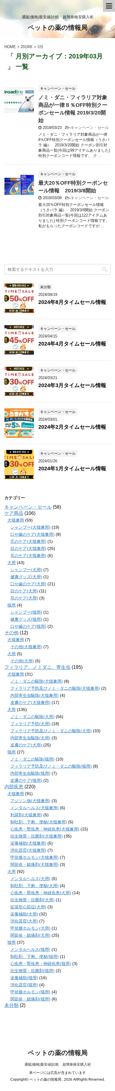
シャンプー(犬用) (26, 569)
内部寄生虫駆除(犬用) (30, 737)
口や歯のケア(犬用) (28, 583)
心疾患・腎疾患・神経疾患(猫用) (40, 963)
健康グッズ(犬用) (26, 576)
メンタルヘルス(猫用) (30, 949)
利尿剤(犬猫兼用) (26, 814)
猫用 (11, 605)
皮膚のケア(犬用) (26, 745)
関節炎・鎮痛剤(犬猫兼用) (34, 864)
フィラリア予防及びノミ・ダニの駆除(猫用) (51, 766)
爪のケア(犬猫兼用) (28, 541)
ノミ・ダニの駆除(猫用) (32, 759)
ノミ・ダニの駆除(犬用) (32, 716)
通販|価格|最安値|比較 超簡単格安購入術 (57, 1064)
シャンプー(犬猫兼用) (30, 527)
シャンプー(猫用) (26, 612)
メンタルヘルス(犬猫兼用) (34, 807)
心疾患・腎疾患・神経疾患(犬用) (40, 892)
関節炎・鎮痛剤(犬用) (30, 935)
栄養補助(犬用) (24, 914)
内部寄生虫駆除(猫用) (30, 773)
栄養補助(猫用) (24, 977)
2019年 (27, 47)
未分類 (11, 1005)
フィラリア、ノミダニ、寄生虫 (37, 667)
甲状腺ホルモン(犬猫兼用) (34, 857)
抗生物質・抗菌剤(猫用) (32, 970)
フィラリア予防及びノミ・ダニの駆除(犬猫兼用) (55, 688)
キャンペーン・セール (89, 127)
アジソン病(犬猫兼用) (30, 800)
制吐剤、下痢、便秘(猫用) (34, 956)
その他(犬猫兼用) (26, 646)
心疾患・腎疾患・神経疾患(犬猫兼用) (44, 829)
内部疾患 (13, 786)
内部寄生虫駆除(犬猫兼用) (34, 695)
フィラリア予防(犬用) (30, 723)
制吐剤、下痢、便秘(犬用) (34, 885)
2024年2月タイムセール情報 (72, 427)
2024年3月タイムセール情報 (72, 385)
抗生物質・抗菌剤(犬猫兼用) (36, 836)
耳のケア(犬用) (24, 598)
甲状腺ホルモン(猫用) (30, 992)
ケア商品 (13, 513)
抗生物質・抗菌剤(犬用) (32, 899)
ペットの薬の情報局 (58, 28)
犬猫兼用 (15, 520)
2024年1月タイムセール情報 (72, 468)
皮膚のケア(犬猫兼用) (30, 702)
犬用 (11, 562)
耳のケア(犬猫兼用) (28, 555)
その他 (11, 632)
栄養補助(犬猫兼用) (28, 843)
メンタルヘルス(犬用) (30, 878)
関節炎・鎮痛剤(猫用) (30, 999)
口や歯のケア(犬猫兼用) (32, 534)
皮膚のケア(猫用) (26, 780)
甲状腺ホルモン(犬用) (30, 928)
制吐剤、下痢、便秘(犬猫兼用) (38, 822)
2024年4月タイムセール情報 (72, 344)
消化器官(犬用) (24, 921)
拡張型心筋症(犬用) (28, 907)
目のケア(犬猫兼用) (28, 548)
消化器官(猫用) (24, 984)
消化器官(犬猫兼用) (28, 850)
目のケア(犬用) (24, 591)
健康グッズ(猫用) (26, 619)
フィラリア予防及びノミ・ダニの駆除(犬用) (51, 730)
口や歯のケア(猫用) (28, 626)
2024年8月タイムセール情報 (72, 302)
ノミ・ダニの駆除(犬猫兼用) (36, 681)
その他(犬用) (22, 660)
